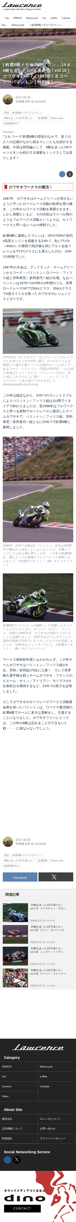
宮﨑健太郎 (22, 101)
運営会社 (7, 1118)
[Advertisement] (30, 759)
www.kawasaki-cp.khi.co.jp (20, 384)
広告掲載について (12, 1128)
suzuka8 (40, 101)
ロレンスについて (50, 1118)
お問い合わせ (47, 1128)
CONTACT (22, 1208)
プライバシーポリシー (53, 1138)
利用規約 (7, 1138)
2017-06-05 (23, 97)
